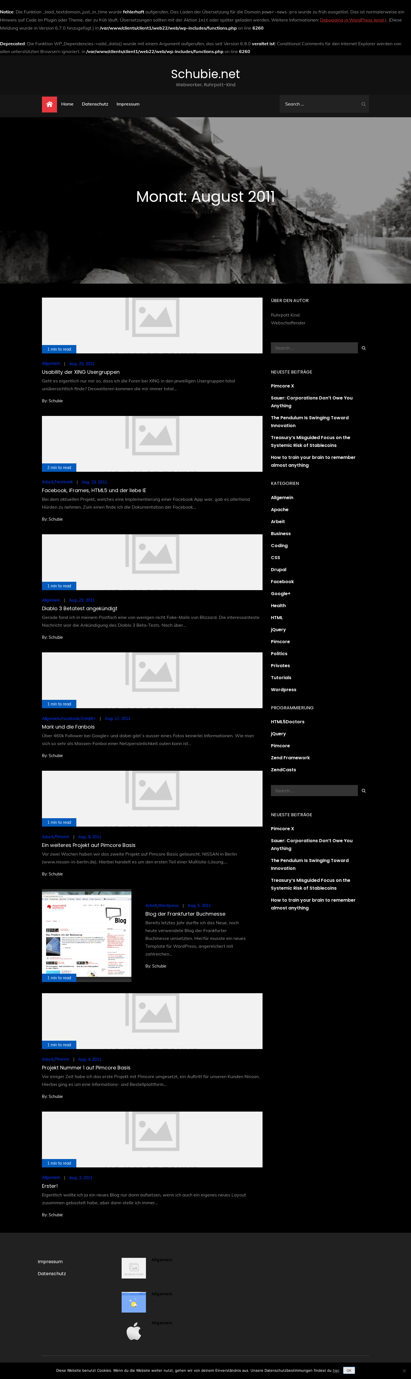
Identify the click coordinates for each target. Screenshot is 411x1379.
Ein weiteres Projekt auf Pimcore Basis (89, 845)
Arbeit (47, 482)
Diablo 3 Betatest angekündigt (79, 608)
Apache (280, 509)
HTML (277, 617)
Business (281, 533)
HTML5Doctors (287, 722)
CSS (275, 557)
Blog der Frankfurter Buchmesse (185, 913)
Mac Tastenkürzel (171, 1330)
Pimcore (62, 836)
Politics (279, 653)
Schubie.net (205, 74)
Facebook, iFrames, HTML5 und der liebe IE (94, 490)
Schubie (56, 400)
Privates (280, 665)
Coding (279, 545)
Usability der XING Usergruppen (81, 371)
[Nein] (404, 1370)
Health (278, 605)
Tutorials (281, 677)
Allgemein (51, 363)
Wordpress (168, 905)
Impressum (128, 104)
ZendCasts (283, 770)
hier (336, 1370)
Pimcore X (282, 386)
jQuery (278, 629)
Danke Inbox (165, 1301)
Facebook (64, 481)
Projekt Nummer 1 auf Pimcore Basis (86, 1067)
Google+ (88, 718)
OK (349, 1370)
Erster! (50, 1185)
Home (67, 104)
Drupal (278, 569)
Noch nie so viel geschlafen (168, 1270)
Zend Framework (290, 758)
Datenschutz (95, 104)
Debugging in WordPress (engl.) (353, 20)
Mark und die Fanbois (68, 726)
